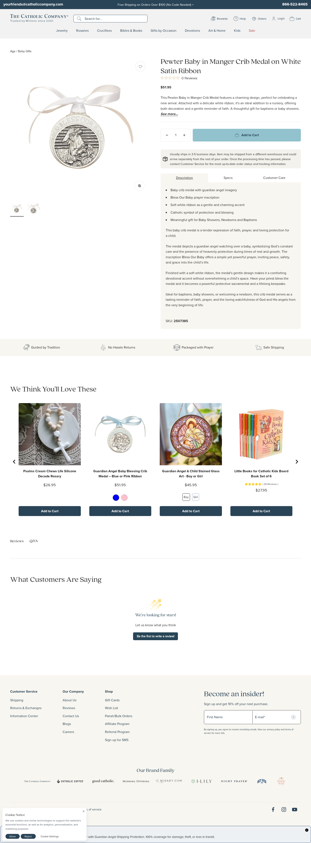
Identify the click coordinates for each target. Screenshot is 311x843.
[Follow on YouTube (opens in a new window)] (294, 809)
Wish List (111, 708)
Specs (228, 177)
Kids (237, 30)
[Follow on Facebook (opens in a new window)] (273, 809)
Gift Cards (112, 700)
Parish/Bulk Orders (118, 716)
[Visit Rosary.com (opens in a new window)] (168, 781)
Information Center (24, 716)
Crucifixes (104, 30)
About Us (69, 700)
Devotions (192, 30)
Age (12, 51)
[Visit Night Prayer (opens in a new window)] (234, 781)
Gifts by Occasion (163, 30)
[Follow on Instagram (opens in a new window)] (284, 809)
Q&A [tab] (34, 540)
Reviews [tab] (17, 540)
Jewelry (62, 30)
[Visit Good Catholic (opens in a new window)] (103, 781)
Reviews (69, 708)
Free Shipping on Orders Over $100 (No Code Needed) (156, 4)
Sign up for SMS (116, 739)
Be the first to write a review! (155, 636)
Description (184, 177)
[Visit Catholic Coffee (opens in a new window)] (70, 781)
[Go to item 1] (17, 209)
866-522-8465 (295, 4)
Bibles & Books (131, 30)
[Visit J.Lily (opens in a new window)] (201, 781)
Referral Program (117, 731)
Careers (68, 731)
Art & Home (217, 30)
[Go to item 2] (34, 209)
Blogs (67, 723)
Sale (252, 30)
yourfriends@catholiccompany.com (33, 4)
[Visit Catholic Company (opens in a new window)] (37, 781)
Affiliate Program (117, 723)
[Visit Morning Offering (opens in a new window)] (136, 781)
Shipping (16, 700)
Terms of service (91, 809)
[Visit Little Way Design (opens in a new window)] (281, 781)
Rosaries (82, 30)
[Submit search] (80, 18)
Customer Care (274, 177)
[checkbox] (140, 66)
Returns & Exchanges (25, 708)
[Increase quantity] (184, 135)
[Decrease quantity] (167, 135)
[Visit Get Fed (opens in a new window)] (262, 781)
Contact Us (71, 716)
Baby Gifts (25, 51)
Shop (109, 691)
